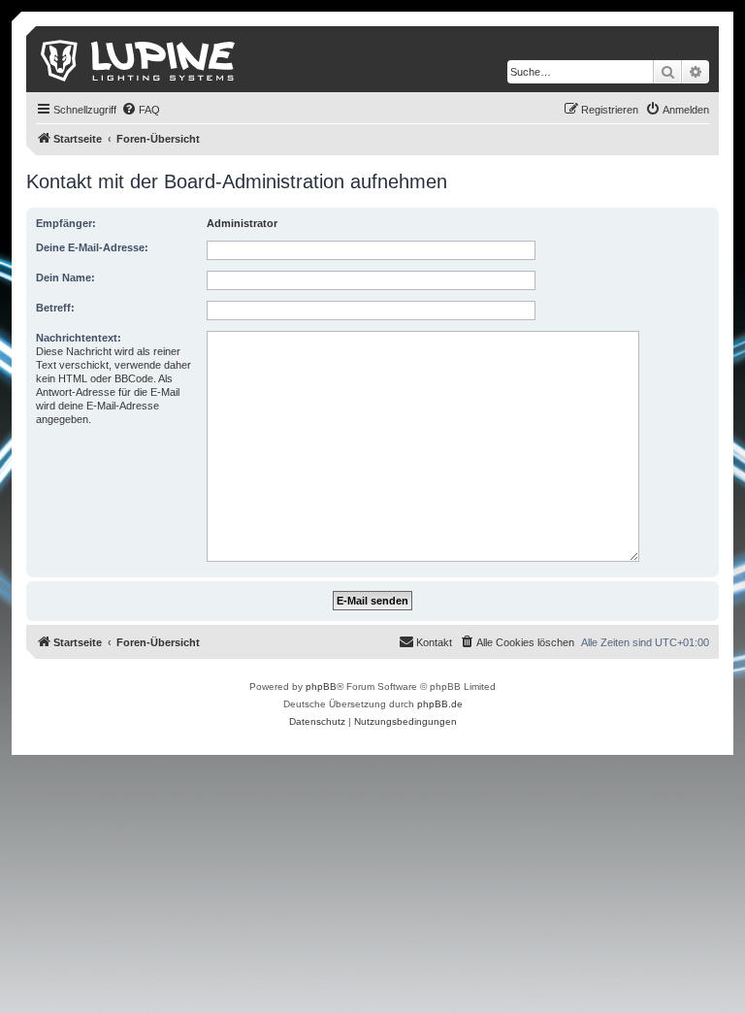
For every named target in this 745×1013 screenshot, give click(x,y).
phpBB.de (440, 704)
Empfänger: (66, 223)
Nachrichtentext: (78, 337)
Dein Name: (65, 277)
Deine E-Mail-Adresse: (92, 247)
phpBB (321, 686)
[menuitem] (140, 109)
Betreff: (55, 307)
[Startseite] (139, 59)
